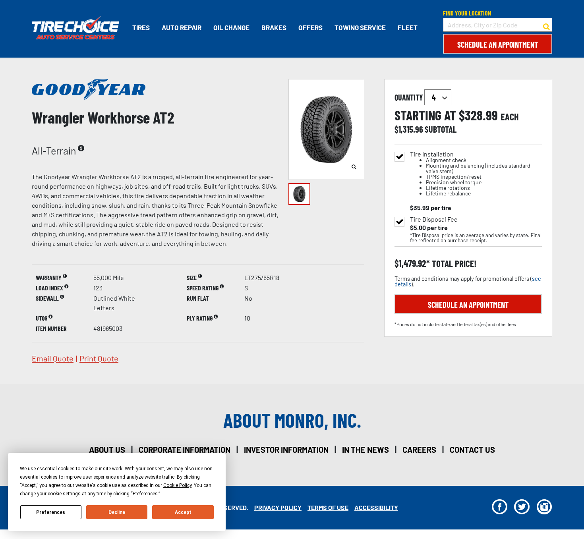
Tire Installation (470, 174)
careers (419, 449)
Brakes (273, 27)
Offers (310, 27)
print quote (98, 358)
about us (107, 449)
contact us (472, 449)
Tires (141, 27)
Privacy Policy (278, 507)
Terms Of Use (327, 507)
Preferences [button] (145, 493)
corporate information (184, 449)
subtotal (440, 129)
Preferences (50, 512)
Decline (116, 512)
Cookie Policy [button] (177, 485)
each (510, 117)
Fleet (408, 27)
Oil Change (231, 27)
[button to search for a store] (546, 25)
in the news (365, 449)
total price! (453, 263)
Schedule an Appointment (497, 44)
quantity (409, 97)
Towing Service (360, 27)
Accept (183, 512)
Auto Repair (181, 27)
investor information (286, 449)
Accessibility (376, 507)
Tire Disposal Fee (434, 219)
